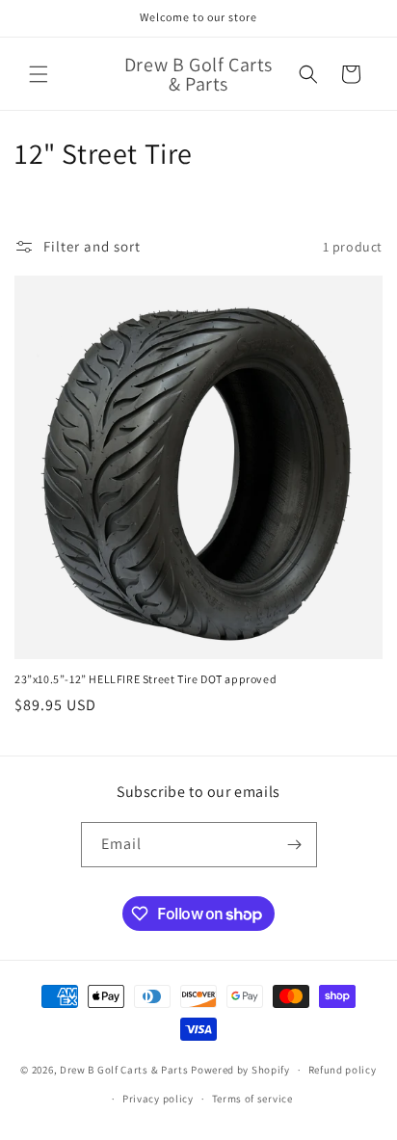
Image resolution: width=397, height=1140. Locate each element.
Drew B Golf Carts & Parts (125, 1069)
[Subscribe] (295, 844)
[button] (38, 74)
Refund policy (342, 1069)
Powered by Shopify (240, 1069)
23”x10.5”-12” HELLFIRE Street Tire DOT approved (145, 679)
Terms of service (252, 1098)
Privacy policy (158, 1098)
